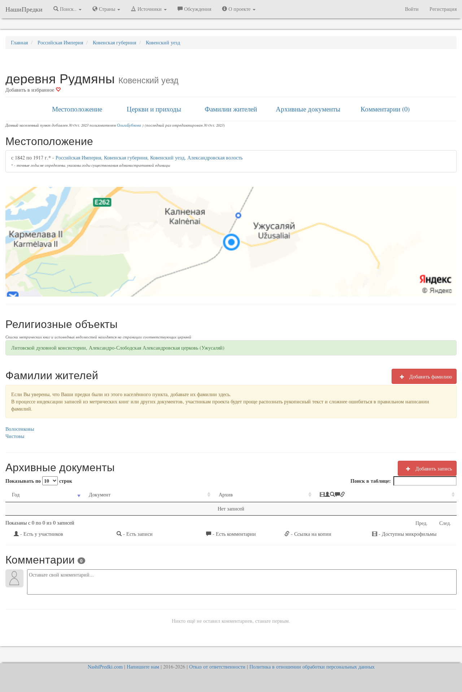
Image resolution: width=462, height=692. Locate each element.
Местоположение (77, 108)
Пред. (421, 523)
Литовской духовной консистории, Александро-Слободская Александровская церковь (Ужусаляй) (118, 347)
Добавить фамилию (430, 376)
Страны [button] (107, 8)
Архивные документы (308, 108)
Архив (226, 494)
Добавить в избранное (30, 89)
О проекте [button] (239, 8)
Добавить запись (433, 468)
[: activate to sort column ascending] (385, 494)
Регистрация (443, 8)
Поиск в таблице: (370, 481)
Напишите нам (143, 666)
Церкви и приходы (154, 108)
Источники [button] (149, 8)
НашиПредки (24, 9)
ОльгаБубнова (129, 125)
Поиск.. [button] (68, 8)
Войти (412, 8)
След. (445, 523)
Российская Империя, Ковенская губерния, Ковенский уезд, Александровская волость (149, 157)
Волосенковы (19, 428)
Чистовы (14, 436)
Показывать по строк (38, 481)
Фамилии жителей (231, 108)
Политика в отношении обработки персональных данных (312, 666)
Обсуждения (197, 8)
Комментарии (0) (385, 108)
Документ (99, 494)
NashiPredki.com (105, 666)
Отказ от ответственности (217, 666)
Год (15, 494)
